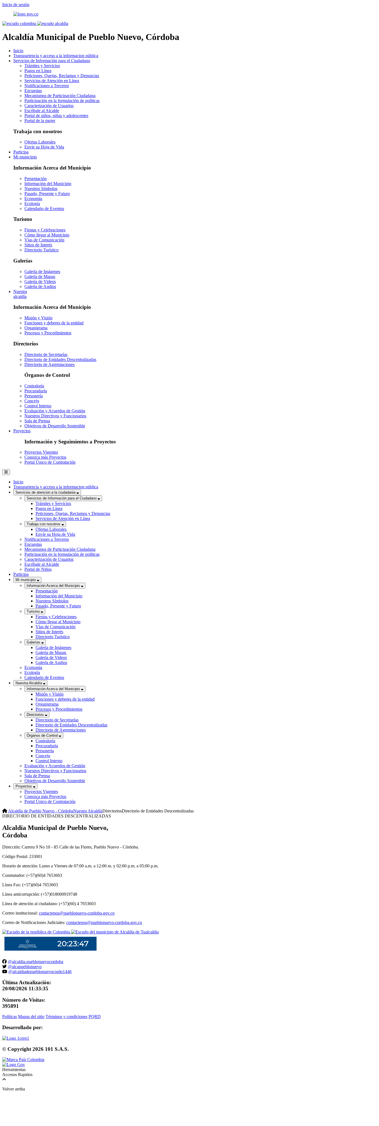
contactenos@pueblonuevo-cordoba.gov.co (77, 913)
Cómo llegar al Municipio (46, 235)
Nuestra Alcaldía (87, 811)
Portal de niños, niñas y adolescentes (56, 115)
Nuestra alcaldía (20, 294)
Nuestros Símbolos (40, 188)
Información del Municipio (47, 183)
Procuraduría (35, 390)
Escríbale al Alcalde (41, 110)
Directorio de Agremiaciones (49, 364)
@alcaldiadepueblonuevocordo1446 (40, 971)
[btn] (6, 472)
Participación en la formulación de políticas (62, 100)
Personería (33, 395)
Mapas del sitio (31, 1016)
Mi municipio (25, 157)
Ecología (32, 203)
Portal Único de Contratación (49, 462)
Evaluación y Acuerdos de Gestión (54, 410)
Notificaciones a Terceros (46, 85)
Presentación (35, 178)
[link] (15, 1038)
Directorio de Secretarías (45, 354)
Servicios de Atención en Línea (51, 80)
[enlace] (25, 14)
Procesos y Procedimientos (47, 332)
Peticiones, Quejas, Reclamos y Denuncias (61, 75)
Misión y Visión (38, 317)
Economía (33, 198)
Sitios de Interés (38, 245)
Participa (21, 152)
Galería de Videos (40, 281)
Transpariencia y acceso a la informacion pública (55, 55)
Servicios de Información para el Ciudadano (51, 60)
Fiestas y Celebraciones (44, 230)
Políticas (9, 1016)
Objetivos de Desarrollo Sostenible (54, 425)
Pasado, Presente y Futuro (47, 193)
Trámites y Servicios (42, 65)
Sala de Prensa (37, 420)
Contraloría (34, 385)
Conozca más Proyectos (45, 457)
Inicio (18, 50)
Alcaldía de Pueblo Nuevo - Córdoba (40, 811)
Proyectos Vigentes (41, 452)
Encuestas (33, 90)
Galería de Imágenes (42, 271)
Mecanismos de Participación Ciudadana (59, 95)
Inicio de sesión (15, 4)
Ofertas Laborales (39, 142)
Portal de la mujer (39, 120)
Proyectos (22, 430)
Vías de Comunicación (44, 240)
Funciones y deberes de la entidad (54, 322)
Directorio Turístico (41, 250)
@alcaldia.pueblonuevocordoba (35, 961)
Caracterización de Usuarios (49, 105)
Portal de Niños (38, 569)
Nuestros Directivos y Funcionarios (55, 415)
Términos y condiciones (66, 1016)
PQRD (95, 1016)
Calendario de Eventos (44, 208)
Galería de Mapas (39, 276)
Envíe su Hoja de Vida (44, 147)
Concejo (31, 400)
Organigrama (35, 327)
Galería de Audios (40, 286)
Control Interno (37, 405)
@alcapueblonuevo (25, 966)
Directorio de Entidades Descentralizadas (60, 359)
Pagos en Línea (37, 70)
